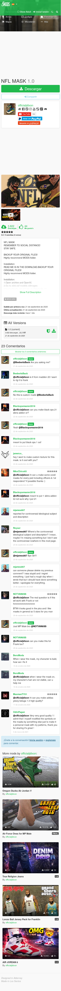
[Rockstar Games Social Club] (41, 109)
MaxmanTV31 (20, 694)
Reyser (16, 527)
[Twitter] (26, 109)
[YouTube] (34, 109)
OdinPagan (19, 711)
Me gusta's (28, 228)
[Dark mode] (52, 12)
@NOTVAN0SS (38, 626)
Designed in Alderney (11, 978)
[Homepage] (19, 109)
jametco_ (18, 453)
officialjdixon (25, 105)
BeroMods (18, 655)
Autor (31, 359)
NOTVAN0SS (19, 593)
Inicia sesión (36, 740)
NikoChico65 (20, 471)
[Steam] (37, 109)
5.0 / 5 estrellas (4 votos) (11, 235)
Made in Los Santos (11, 981)
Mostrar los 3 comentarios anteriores (30, 351)
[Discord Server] (45, 109)
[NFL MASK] (30, 191)
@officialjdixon (21, 376)
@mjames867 (20, 531)
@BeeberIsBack (21, 362)
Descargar (33, 88)
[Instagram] (30, 109)
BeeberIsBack (20, 373)
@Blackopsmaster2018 (31, 427)
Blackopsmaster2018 (24, 406)
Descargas (12, 228)
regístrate (51, 740)
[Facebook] (23, 109)
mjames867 (19, 510)
